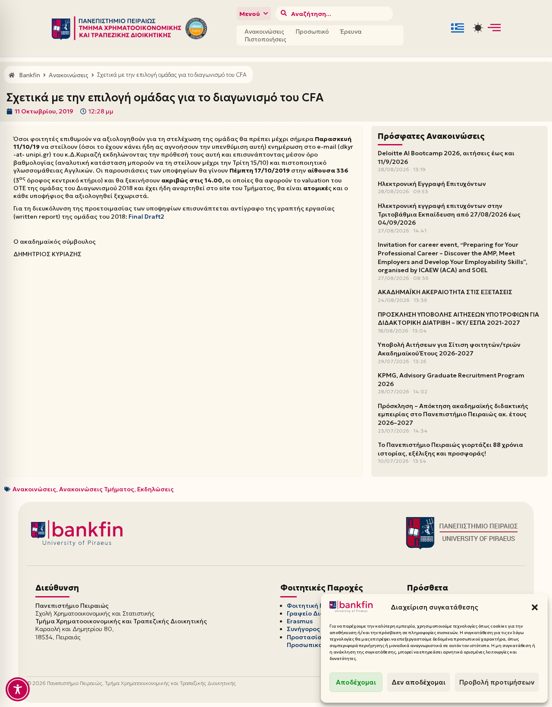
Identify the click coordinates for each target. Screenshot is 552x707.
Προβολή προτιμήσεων (496, 682)
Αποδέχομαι (356, 682)
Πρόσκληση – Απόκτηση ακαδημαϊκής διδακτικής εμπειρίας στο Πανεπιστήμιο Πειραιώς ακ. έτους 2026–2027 (453, 414)
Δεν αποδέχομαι (418, 682)
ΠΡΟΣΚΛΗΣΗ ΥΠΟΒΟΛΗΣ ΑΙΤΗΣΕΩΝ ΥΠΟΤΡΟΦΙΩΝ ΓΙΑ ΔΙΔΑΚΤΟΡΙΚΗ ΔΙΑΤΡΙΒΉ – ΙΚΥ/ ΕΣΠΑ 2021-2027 (458, 319)
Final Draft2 (146, 216)
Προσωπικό (312, 31)
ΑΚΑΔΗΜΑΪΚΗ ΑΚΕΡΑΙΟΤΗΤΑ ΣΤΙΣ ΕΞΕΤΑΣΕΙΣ (445, 292)
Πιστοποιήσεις (265, 39)
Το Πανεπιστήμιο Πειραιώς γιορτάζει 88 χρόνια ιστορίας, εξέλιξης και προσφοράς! (450, 449)
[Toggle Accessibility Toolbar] (17, 689)
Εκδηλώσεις (155, 489)
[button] (534, 607)
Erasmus (300, 621)
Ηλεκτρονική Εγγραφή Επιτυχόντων (432, 184)
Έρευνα (351, 31)
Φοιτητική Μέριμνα (316, 606)
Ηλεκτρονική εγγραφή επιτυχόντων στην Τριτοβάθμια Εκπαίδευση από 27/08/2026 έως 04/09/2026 (449, 214)
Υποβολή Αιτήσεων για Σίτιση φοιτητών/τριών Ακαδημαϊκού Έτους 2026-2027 (449, 349)
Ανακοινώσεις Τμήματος (96, 489)
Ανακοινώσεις (264, 31)
